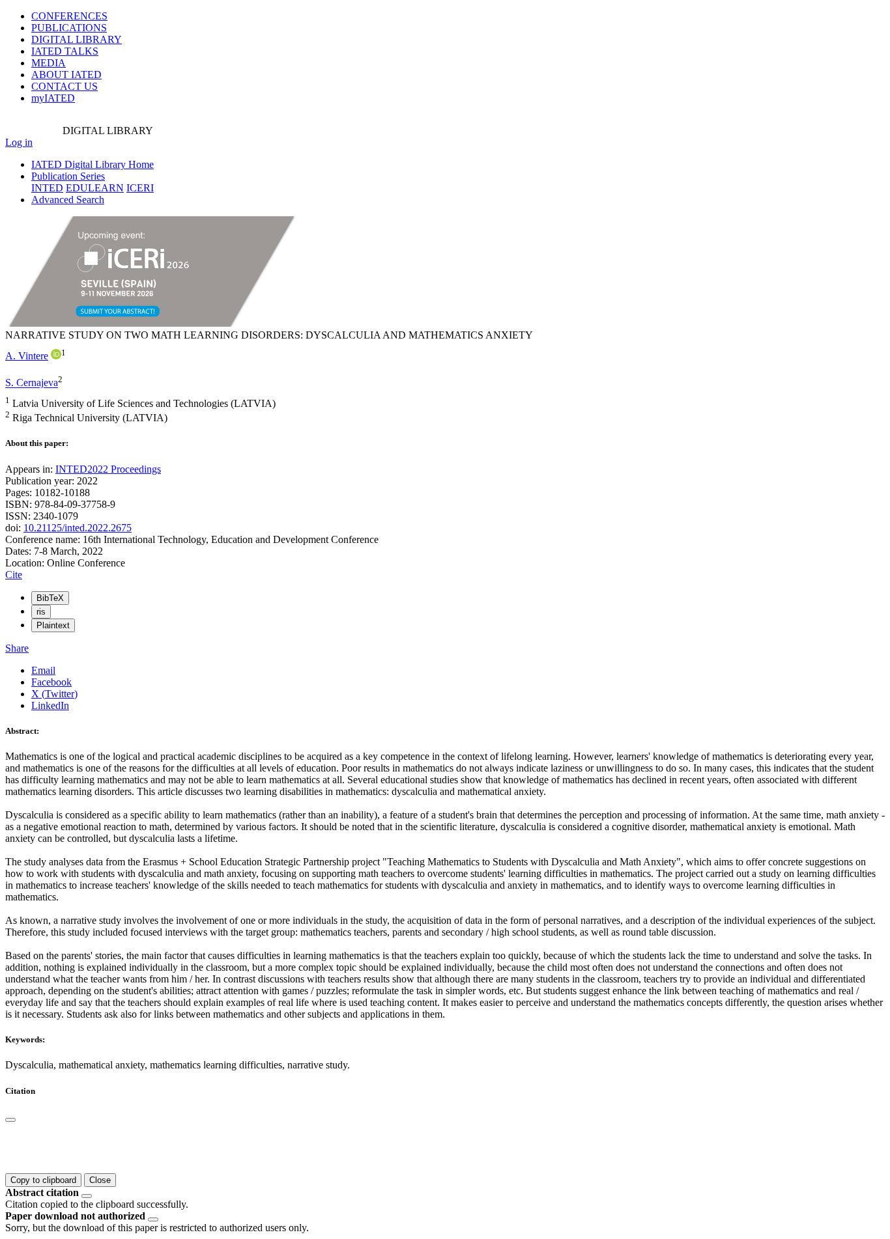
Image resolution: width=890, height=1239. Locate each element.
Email (43, 670)
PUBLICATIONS (69, 27)
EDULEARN (95, 187)
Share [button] (17, 648)
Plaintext (53, 625)
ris (41, 612)
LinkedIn (50, 705)
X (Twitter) (54, 693)
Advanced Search (67, 199)
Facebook (51, 682)
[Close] (10, 1120)
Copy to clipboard (43, 1180)
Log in (19, 142)
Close (100, 1180)
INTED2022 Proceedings (108, 469)
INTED (47, 187)
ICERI (140, 187)
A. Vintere (26, 355)
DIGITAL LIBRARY (76, 39)
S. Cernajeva (31, 383)
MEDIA (48, 62)
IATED (64, 51)
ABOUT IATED (66, 74)
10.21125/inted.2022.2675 (77, 527)
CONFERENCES (69, 15)
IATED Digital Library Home (92, 164)
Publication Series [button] (68, 176)
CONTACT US (64, 86)
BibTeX (50, 598)
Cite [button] (13, 574)
